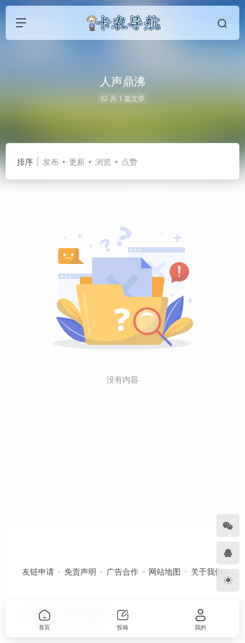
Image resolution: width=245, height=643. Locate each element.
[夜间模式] (228, 580)
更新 (77, 161)
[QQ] (228, 553)
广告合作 (122, 571)
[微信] (228, 525)
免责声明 (80, 571)
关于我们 (207, 571)
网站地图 (165, 571)
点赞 (129, 161)
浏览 (103, 161)
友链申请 (38, 571)
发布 (51, 161)
